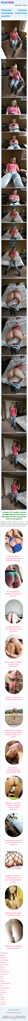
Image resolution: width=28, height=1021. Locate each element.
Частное (3, 999)
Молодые (3, 990)
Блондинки (3, 957)
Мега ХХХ (3, 1004)
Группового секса (5, 971)
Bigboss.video (18, 5)
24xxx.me (24, 5)
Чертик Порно (4, 953)
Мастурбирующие (5, 988)
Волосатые (3, 969)
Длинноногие (4, 974)
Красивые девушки (5, 983)
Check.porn (17, 1010)
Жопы (2, 976)
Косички (3, 981)
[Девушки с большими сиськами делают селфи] (14, 694)
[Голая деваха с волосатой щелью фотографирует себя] (14, 764)
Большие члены (4, 960)
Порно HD (3, 1002)
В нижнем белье (5, 964)
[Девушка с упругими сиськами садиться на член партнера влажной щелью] (14, 872)
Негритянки (3, 992)
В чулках (3, 967)
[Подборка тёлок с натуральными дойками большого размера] (14, 553)
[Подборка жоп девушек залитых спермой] (14, 942)
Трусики (2, 997)
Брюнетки (3, 962)
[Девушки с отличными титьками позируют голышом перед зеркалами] (14, 799)
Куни (2, 985)
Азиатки (2, 955)
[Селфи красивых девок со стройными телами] (14, 909)
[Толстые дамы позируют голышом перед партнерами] (14, 658)
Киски (2, 978)
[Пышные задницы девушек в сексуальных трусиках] (14, 588)
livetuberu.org (12, 1016)
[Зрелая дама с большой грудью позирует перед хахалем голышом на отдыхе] (14, 727)
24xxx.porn (11, 1010)
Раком (2, 995)
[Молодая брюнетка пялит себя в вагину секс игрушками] (14, 623)
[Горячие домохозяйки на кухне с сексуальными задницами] (14, 837)
